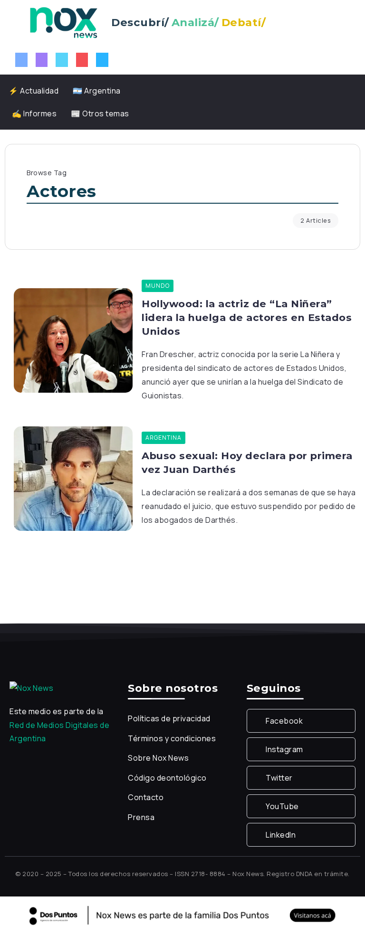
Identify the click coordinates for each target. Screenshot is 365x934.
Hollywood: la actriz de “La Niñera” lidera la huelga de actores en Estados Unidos (247, 317)
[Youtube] (82, 60)
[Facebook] (21, 60)
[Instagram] (42, 60)
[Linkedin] (102, 60)
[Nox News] (63, 22)
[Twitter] (62, 60)
